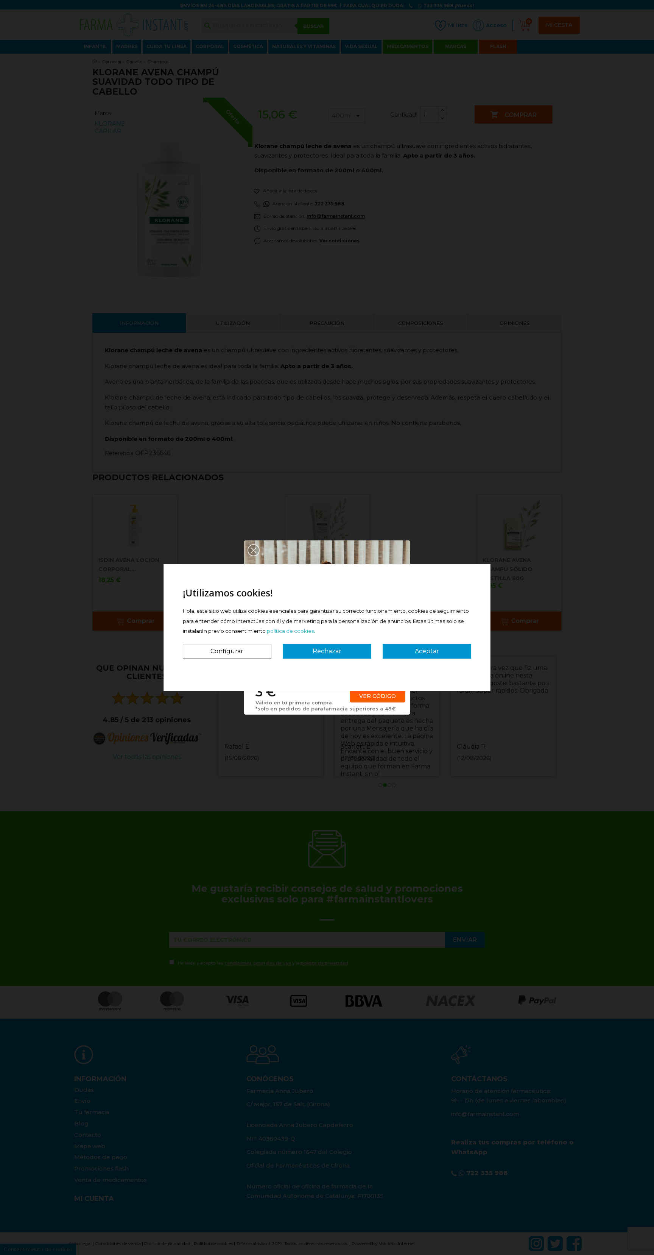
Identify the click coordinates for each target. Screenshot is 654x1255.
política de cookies (290, 631)
